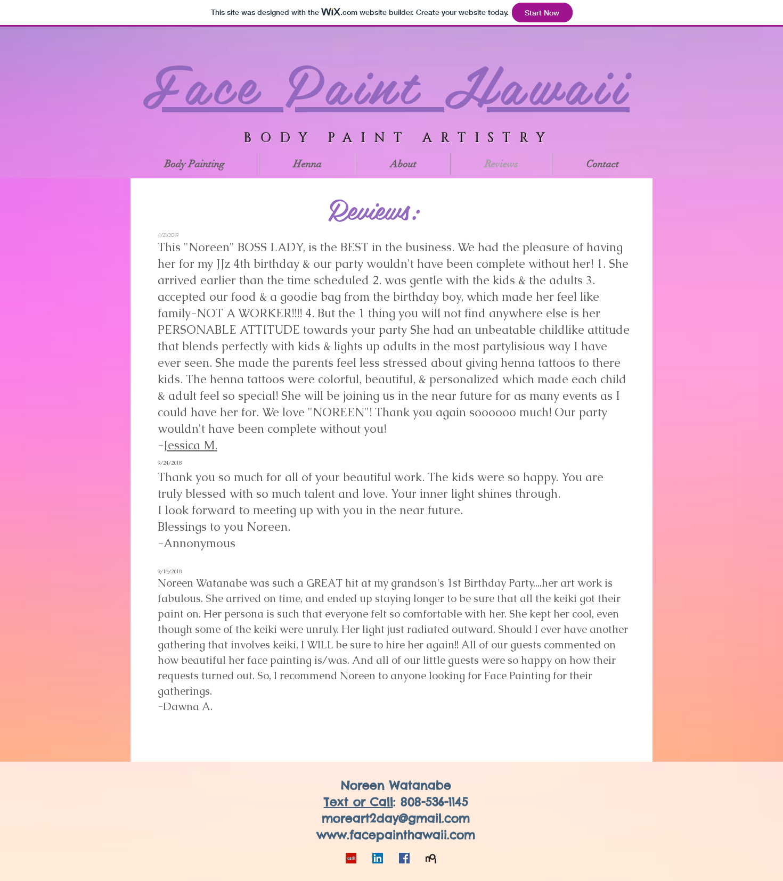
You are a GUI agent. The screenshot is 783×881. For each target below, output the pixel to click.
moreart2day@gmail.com (396, 818)
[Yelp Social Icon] (351, 858)
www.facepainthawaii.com (395, 834)
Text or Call (358, 801)
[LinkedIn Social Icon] (377, 858)
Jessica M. (190, 445)
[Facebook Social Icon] (404, 858)
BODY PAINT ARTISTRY (398, 138)
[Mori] (431, 858)
